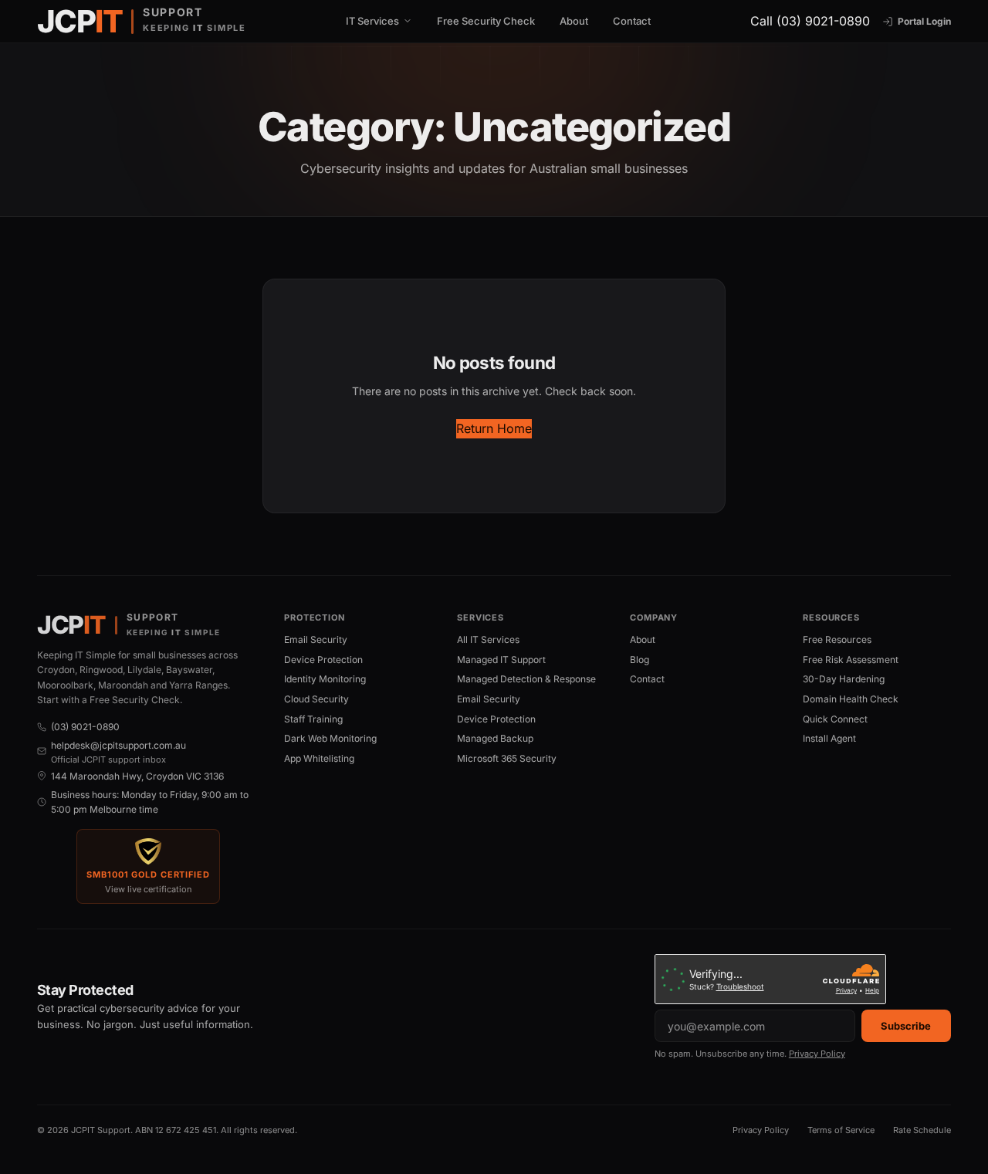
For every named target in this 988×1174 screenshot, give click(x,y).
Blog (639, 659)
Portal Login (924, 21)
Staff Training (313, 719)
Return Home (494, 428)
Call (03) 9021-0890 (810, 21)
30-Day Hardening (844, 679)
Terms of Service (841, 1130)
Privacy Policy (817, 1053)
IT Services (372, 21)
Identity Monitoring (325, 679)
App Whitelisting (319, 758)
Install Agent (829, 738)
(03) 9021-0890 (85, 726)
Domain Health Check (850, 699)
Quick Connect (835, 719)
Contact (632, 21)
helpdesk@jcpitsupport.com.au (118, 745)
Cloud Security (316, 699)
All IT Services (488, 639)
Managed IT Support (501, 659)
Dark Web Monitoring (330, 738)
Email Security (315, 639)
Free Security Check (486, 21)
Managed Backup (495, 738)
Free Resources (837, 639)
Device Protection (323, 659)
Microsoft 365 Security (507, 758)
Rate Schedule (922, 1130)
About (574, 21)
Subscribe (906, 1026)
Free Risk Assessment (850, 659)
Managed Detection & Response (526, 679)
